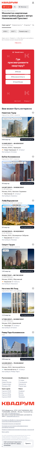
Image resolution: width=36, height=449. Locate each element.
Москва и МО (6, 386)
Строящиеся (23, 382)
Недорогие (22, 384)
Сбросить (18, 43)
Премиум (22, 397)
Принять (28, 443)
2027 (13, 31)
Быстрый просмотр (27, 139)
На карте (8, 7)
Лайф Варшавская (10, 201)
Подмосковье (6, 384)
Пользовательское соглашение (11, 423)
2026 (5, 31)
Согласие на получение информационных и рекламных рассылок (15, 426)
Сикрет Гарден (8, 245)
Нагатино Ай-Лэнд (10, 289)
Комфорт (22, 391)
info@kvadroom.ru (14, 413)
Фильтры (24, 7)
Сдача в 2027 (6, 393)
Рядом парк (22, 386)
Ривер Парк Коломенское (13, 332)
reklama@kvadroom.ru (12, 416)
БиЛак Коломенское (11, 157)
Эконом (21, 395)
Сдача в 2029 (6, 397)
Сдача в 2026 (6, 391)
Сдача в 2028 (6, 395)
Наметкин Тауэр (9, 113)
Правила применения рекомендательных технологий (18, 429)
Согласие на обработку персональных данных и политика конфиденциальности (16, 420)
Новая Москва (6, 382)
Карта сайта (5, 432)
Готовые (21, 380)
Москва (4, 380)
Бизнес (21, 393)
